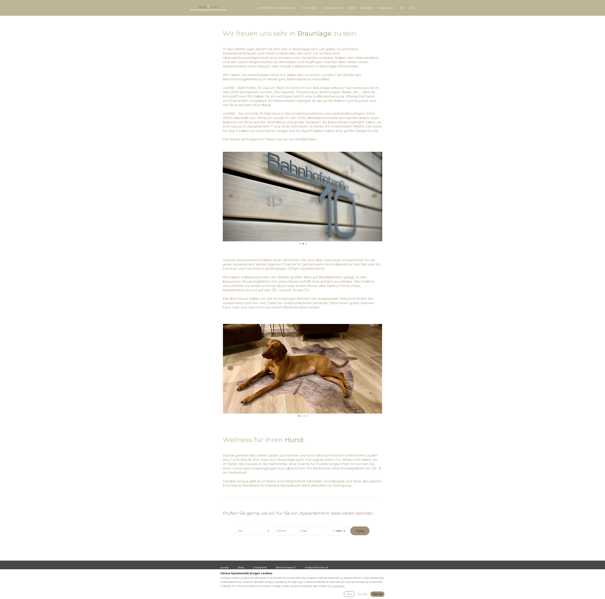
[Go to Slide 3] (306, 243)
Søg (362, 530)
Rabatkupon (386, 7)
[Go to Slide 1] (300, 243)
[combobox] (254, 530)
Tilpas (349, 594)
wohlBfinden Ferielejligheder (276, 7)
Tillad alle (377, 594)
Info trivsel (309, 7)
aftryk (241, 567)
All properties (332, 7)
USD (411, 7)
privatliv (225, 567)
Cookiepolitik (260, 567)
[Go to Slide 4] (307, 416)
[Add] (344, 531)
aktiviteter (366, 7)
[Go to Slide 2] (303, 243)
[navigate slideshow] (230, 195)
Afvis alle (362, 594)
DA (402, 7)
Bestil (351, 7)
